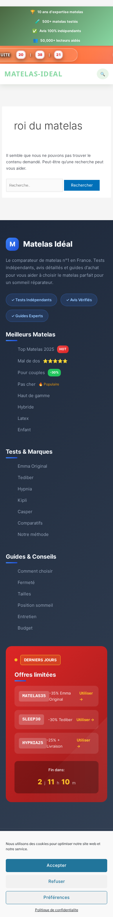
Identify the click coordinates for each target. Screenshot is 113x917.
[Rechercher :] (35, 185)
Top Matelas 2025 (42, 349)
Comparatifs (30, 523)
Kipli (22, 500)
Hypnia (25, 489)
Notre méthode (33, 534)
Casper (25, 511)
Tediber (26, 477)
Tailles (24, 594)
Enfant (24, 429)
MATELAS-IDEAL (33, 73)
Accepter (56, 865)
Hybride (26, 407)
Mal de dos (43, 361)
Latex (23, 418)
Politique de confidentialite (56, 910)
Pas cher (38, 384)
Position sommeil (35, 605)
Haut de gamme (34, 395)
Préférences (56, 897)
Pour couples (38, 372)
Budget (25, 628)
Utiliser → (86, 696)
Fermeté (26, 582)
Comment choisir (35, 571)
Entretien (27, 616)
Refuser (56, 881)
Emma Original (32, 466)
